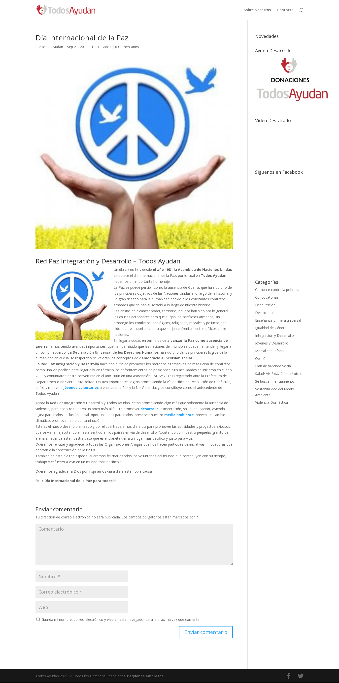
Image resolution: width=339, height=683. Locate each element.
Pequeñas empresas (145, 676)
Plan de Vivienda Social (273, 366)
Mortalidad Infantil (269, 350)
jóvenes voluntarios (82, 387)
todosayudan (52, 46)
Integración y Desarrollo (274, 335)
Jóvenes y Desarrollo (271, 343)
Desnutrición (265, 305)
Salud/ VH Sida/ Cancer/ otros (279, 373)
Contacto (285, 10)
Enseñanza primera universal (278, 320)
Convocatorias (266, 297)
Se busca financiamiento (274, 381)
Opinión (261, 358)
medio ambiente (179, 414)
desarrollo (149, 408)
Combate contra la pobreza (277, 289)
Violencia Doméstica (271, 402)
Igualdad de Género (271, 327)
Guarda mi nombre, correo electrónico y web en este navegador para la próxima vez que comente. (120, 619)
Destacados (101, 46)
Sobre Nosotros (257, 10)
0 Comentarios (127, 46)
